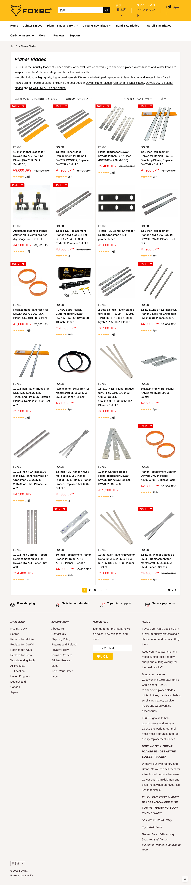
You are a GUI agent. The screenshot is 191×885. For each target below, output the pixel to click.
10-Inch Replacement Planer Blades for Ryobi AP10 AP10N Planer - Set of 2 (73, 558)
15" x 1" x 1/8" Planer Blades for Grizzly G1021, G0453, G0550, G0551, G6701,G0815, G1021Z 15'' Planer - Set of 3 (116, 397)
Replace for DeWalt (22, 644)
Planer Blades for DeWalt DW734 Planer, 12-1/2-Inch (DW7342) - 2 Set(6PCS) (114, 156)
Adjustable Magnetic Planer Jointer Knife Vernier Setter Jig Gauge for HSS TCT (30, 235)
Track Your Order (62, 671)
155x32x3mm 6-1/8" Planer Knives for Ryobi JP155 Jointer (157, 392)
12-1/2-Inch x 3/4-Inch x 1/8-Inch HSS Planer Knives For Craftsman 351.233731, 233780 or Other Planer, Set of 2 (30, 480)
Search (14, 633)
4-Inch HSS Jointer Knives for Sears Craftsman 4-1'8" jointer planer (116, 235)
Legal (54, 676)
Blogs (54, 665)
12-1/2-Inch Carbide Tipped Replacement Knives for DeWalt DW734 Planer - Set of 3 (30, 560)
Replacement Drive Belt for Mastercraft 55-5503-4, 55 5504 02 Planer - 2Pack (72, 392)
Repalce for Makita (22, 639)
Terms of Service (61, 655)
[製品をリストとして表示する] (175, 99)
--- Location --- (19, 671)
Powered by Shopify (21, 875)
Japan (14, 692)
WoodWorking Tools (22, 660)
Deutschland (18, 681)
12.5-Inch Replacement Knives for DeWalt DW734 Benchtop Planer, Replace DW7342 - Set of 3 (157, 158)
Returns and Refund (63, 644)
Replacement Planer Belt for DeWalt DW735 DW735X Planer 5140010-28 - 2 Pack (30, 313)
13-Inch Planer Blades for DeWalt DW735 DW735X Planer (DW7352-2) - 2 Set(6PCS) (28, 158)
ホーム (14, 46)
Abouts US (58, 628)
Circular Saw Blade (95, 25)
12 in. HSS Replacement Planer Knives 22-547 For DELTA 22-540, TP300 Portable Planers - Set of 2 (72, 237)
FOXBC (17, 147)
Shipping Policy (60, 639)
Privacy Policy (60, 649)
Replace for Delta (21, 655)
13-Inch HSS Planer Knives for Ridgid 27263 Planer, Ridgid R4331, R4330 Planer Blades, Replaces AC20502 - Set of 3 (73, 480)
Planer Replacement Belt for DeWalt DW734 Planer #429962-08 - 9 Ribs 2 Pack (158, 475)
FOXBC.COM (18, 628)
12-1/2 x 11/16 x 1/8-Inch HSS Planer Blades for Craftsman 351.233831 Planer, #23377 (159, 313)
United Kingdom (20, 676)
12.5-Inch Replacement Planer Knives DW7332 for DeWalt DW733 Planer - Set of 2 (158, 237)
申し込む (102, 656)
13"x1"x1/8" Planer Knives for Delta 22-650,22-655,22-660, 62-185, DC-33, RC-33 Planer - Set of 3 (116, 560)
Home (14, 25)
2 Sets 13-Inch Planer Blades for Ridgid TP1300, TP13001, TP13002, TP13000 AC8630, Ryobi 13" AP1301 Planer (116, 315)
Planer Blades (28, 46)
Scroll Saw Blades (159, 25)
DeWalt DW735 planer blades (47, 87)
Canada (15, 686)
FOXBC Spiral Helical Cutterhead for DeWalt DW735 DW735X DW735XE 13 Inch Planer (73, 315)
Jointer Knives (32, 25)
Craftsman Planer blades (128, 82)
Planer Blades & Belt (61, 25)
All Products (17, 665)
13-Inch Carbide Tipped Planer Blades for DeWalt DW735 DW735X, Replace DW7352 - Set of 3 (114, 478)
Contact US (58, 633)
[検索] (106, 10)
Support (74, 35)
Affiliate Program (61, 660)
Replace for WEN (21, 649)
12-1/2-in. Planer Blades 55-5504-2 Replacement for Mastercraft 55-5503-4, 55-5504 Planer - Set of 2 (158, 560)
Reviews (59, 35)
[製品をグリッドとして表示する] (170, 99)
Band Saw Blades (127, 25)
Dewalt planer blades (99, 82)
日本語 (15, 863)
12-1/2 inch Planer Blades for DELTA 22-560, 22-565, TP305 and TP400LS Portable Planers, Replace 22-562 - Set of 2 (31, 397)
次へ (170, 590)
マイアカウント (145, 12)
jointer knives (165, 67)
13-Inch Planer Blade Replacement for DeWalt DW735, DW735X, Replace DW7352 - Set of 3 (72, 158)
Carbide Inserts (20, 35)
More (42, 35)
